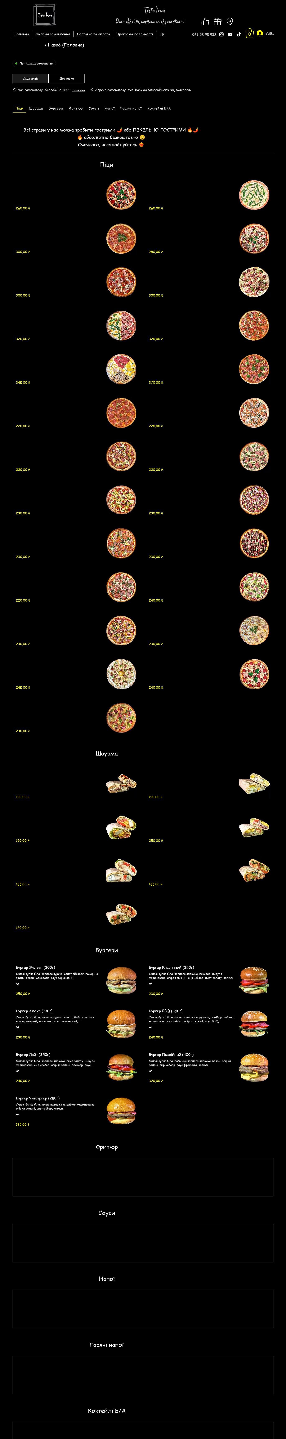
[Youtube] (230, 34)
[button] (204, 34)
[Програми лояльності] (217, 21)
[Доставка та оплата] (229, 21)
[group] (67, 78)
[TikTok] (239, 34)
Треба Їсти (154, 11)
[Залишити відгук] (205, 21)
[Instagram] (221, 34)
